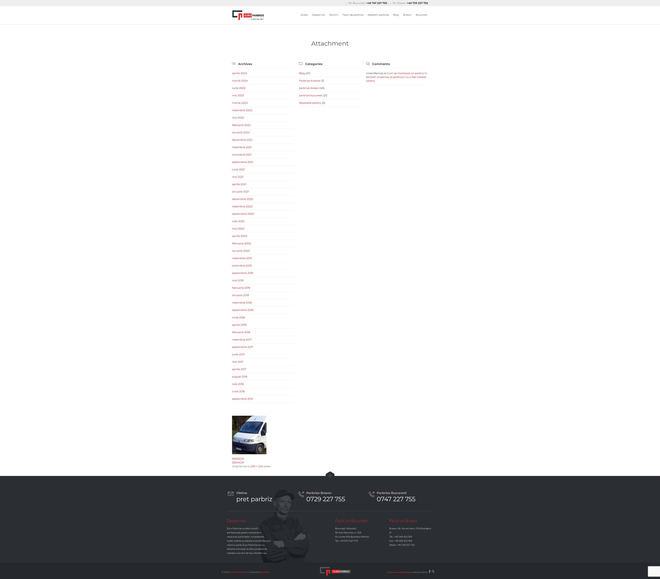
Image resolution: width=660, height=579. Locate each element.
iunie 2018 (238, 317)
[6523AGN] (330, 435)
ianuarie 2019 (240, 295)
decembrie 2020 (242, 199)
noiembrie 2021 (242, 147)
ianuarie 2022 (241, 132)
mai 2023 (238, 95)
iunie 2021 (238, 169)
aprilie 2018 (239, 324)
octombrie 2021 (242, 154)
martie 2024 (240, 80)
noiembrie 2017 (242, 339)
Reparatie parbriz (310, 102)
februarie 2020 (241, 243)
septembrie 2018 (242, 310)
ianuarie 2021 (240, 191)
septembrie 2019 (242, 273)
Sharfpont (265, 572)
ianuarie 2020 (241, 250)
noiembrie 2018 (242, 302)
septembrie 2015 (242, 398)
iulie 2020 (238, 221)
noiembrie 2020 (242, 206)
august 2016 (239, 376)
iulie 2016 (238, 384)
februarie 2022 (241, 125)
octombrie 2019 (242, 265)
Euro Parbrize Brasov (239, 572)
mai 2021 (237, 176)
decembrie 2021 (242, 139)
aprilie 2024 (239, 73)
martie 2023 (240, 102)
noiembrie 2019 (242, 258)
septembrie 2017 (242, 347)
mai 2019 (237, 280)
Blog (302, 73)
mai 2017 (237, 361)
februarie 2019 (241, 287)
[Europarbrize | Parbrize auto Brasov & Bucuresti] (248, 15)
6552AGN (238, 458)
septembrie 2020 (243, 213)
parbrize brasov (309, 88)
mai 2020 (238, 228)
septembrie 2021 (242, 162)
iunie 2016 (238, 391)
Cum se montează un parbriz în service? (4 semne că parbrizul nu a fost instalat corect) (396, 77)
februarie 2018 (241, 332)
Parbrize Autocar (310, 80)
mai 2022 (238, 117)
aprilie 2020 (239, 236)
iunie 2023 (238, 88)
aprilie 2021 (239, 184)
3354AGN (238, 462)
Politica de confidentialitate (399, 572)
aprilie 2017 (239, 369)
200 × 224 (256, 466)
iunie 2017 (238, 354)
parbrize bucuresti (310, 95)
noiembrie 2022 (242, 110)
